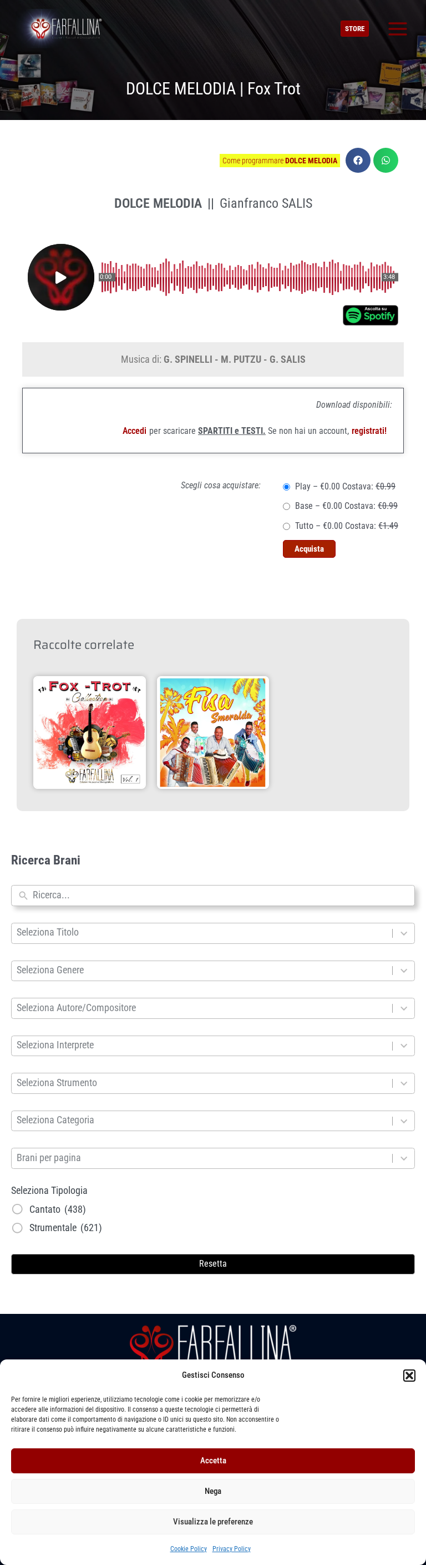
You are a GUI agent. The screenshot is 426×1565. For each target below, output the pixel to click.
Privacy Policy (231, 1549)
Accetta (213, 1461)
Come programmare (279, 160)
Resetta (213, 1263)
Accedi (134, 431)
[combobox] (221, 896)
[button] (409, 1375)
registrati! (369, 431)
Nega (213, 1491)
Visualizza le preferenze (213, 1522)
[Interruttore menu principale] (397, 28)
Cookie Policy (188, 1549)
